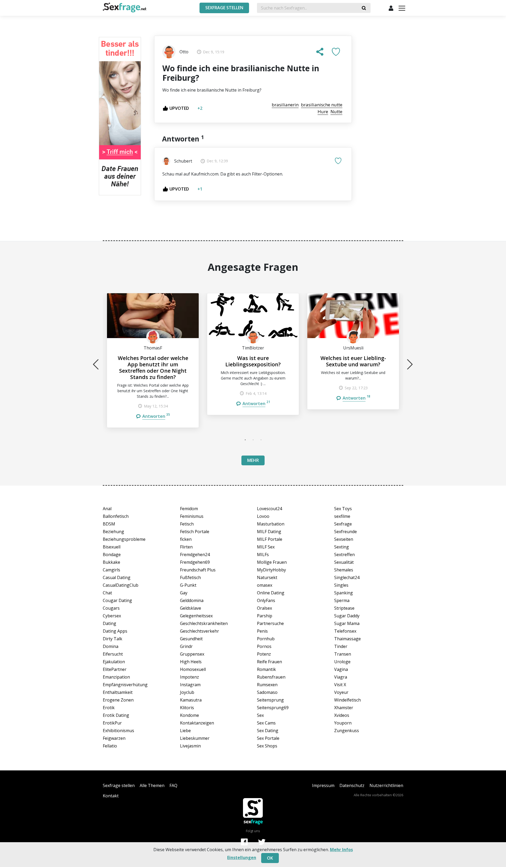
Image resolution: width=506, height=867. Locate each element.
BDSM (109, 524)
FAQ (173, 785)
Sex (260, 715)
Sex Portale (268, 738)
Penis (262, 631)
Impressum (323, 785)
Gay (183, 593)
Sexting (341, 547)
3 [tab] (261, 439)
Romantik (266, 669)
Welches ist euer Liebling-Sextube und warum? (353, 361)
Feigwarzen (114, 738)
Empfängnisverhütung (125, 685)
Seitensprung (270, 700)
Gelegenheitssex (196, 616)
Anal (107, 508)
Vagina (341, 669)
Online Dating (270, 593)
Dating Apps (115, 631)
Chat (107, 593)
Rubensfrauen (271, 677)
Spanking (343, 593)
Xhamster (343, 707)
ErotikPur (112, 723)
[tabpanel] (153, 360)
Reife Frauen (269, 662)
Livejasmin (190, 746)
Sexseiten (343, 539)
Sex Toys (343, 508)
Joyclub (187, 692)
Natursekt (267, 577)
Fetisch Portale (194, 531)
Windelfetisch (347, 700)
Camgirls (111, 570)
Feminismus (191, 516)
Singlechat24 (346, 577)
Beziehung (113, 531)
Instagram (190, 685)
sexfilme (342, 516)
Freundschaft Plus (198, 570)
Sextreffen (344, 554)
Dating (109, 623)
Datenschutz (351, 785)
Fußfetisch (190, 577)
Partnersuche (270, 623)
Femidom (189, 508)
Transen (342, 654)
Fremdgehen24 (195, 554)
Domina (110, 646)
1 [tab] (245, 439)
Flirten (186, 547)
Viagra (340, 677)
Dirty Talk (112, 639)
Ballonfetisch (116, 516)
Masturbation (270, 524)
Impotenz (189, 677)
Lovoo (263, 516)
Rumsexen (267, 685)
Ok (270, 858)
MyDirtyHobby (271, 570)
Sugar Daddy (346, 616)
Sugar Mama (346, 623)
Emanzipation (116, 677)
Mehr (253, 460)
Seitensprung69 (273, 707)
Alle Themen (152, 785)
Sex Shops (267, 746)
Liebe (185, 730)
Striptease (344, 608)
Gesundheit (191, 639)
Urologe (342, 662)
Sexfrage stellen (119, 785)
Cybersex (112, 616)
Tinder (340, 646)
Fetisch (187, 524)
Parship (264, 616)
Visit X (340, 685)
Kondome (189, 715)
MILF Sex (266, 547)
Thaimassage (347, 639)
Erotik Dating (116, 715)
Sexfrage (343, 524)
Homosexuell (193, 669)
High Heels (191, 662)
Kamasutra (191, 700)
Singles (341, 585)
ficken (186, 539)
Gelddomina (191, 600)
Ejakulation (114, 662)
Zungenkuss (346, 730)
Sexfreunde (345, 531)
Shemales (343, 570)
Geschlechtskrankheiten (204, 623)
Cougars (111, 608)
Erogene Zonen (118, 700)
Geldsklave (190, 608)
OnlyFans (266, 600)
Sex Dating (267, 730)
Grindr (186, 646)
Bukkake (111, 562)
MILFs (263, 554)
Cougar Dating (117, 600)
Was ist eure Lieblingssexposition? (253, 361)
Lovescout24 (269, 508)
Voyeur (341, 692)
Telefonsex (345, 631)
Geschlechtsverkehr (199, 631)
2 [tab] (253, 439)
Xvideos (341, 715)
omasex (264, 585)
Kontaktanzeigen (197, 723)
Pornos (264, 646)
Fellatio (110, 746)
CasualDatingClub (120, 585)
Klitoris (187, 707)
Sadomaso (267, 692)
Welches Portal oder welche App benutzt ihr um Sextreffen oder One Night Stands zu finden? (153, 367)
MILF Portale (269, 539)
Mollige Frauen (272, 562)
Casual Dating (116, 577)
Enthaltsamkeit (118, 692)
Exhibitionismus (118, 730)
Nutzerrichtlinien (386, 785)
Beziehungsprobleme (124, 539)
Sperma (341, 600)
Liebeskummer (195, 738)
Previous (96, 364)
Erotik (109, 707)
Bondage (112, 554)
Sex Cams (266, 723)
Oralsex (264, 608)
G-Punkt (188, 585)
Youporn (343, 723)
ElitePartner (114, 669)
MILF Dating (269, 531)
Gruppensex (192, 654)
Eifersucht (113, 654)
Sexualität (344, 562)
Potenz (264, 654)
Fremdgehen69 (195, 562)
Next (410, 364)
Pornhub (266, 639)
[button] (320, 52)
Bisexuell (111, 547)
